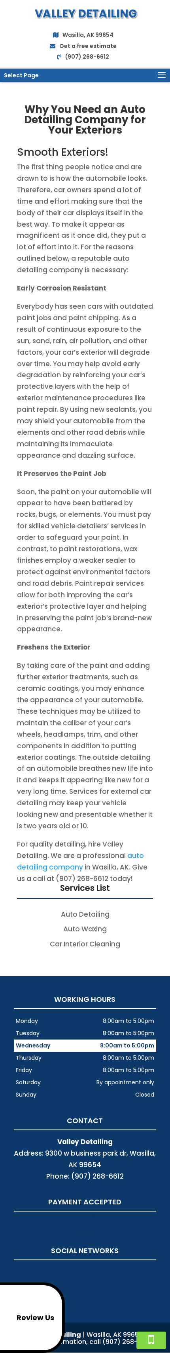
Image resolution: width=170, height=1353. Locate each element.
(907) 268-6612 (87, 57)
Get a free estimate (88, 46)
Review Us (35, 1317)
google (83, 1272)
